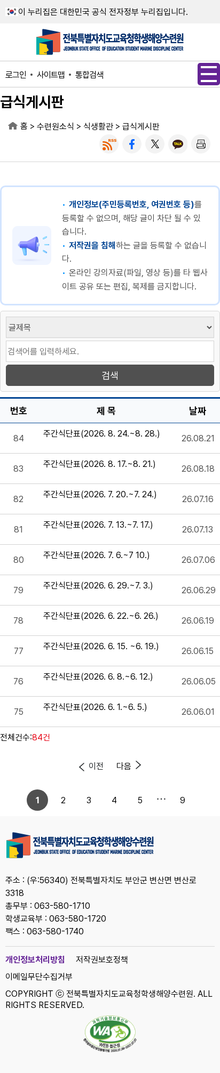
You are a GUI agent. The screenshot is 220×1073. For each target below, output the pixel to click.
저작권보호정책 (102, 960)
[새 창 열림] (109, 144)
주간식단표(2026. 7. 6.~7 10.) (96, 555)
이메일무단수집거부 (39, 977)
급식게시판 (141, 127)
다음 (123, 766)
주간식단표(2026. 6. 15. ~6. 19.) (101, 646)
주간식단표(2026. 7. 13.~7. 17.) (98, 525)
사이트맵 (51, 75)
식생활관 (98, 127)
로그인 (15, 75)
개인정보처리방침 (35, 960)
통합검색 (89, 75)
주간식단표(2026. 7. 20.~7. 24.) (100, 494)
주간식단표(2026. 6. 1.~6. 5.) (95, 707)
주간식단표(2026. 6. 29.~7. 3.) (98, 586)
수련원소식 (55, 127)
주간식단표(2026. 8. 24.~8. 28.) (101, 434)
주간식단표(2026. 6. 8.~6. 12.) (98, 677)
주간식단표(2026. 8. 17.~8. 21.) (99, 464)
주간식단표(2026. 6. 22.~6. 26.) (101, 616)
